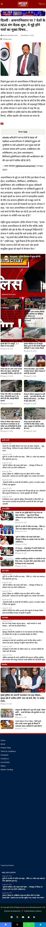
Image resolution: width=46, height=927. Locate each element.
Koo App (23, 131)
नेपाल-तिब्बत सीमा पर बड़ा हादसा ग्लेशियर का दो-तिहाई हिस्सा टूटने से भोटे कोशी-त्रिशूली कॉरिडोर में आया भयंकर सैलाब (34, 344)
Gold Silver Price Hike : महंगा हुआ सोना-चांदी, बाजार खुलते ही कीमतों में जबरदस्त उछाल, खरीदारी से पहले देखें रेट (28, 723)
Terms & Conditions (8, 752)
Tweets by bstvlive (7, 866)
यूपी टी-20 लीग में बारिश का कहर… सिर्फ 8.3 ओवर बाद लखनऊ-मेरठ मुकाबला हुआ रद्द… (30, 527)
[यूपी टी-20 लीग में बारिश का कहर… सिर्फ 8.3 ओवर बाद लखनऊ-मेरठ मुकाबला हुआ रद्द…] (7, 529)
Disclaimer (4, 755)
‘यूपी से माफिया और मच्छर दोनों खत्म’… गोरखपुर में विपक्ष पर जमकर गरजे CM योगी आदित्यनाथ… (29, 539)
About (3, 744)
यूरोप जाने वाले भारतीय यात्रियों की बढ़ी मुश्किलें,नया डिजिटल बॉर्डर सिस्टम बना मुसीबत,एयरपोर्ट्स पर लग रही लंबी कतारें (34, 316)
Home (3, 741)
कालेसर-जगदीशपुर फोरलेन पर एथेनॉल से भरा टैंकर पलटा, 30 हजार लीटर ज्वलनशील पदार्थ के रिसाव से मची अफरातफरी (30, 561)
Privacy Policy (6, 748)
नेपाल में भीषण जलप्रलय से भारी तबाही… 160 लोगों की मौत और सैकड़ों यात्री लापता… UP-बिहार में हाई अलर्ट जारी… (34, 397)
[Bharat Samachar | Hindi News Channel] (23, 4)
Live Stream (5, 762)
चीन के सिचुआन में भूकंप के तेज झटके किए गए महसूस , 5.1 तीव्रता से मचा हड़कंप (11, 343)
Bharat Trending (7, 770)
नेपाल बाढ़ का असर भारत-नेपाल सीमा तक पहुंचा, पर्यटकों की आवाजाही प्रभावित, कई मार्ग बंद (11, 371)
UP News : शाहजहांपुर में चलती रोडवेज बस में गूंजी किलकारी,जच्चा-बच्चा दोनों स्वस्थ (30, 549)
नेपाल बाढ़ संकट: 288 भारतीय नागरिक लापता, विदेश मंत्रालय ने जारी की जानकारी (34, 371)
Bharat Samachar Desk (10, 35)
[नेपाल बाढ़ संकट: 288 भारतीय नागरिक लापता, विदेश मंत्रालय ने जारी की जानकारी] (34, 361)
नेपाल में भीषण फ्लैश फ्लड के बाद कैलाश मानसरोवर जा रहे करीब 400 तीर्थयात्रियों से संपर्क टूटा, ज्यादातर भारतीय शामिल (11, 425)
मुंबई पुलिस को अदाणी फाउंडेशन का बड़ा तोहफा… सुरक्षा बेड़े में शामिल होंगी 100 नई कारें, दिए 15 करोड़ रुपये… (22, 698)
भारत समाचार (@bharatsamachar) (20, 166)
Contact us (5, 759)
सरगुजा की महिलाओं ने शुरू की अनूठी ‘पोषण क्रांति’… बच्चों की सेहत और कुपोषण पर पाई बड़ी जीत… (30, 712)
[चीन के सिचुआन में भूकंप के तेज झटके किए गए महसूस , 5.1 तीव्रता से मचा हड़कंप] (11, 333)
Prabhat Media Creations (32, 911)
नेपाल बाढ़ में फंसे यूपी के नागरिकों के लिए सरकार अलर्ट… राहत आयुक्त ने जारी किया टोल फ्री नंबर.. (34, 425)
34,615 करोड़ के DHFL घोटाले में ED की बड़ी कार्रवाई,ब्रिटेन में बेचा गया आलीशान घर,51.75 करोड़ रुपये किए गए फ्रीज (11, 315)
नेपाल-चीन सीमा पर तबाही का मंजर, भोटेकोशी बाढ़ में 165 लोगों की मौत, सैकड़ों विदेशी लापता (11, 397)
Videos (3, 766)
